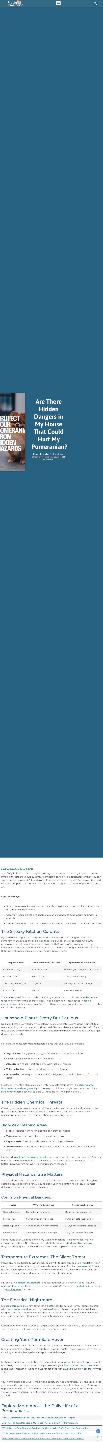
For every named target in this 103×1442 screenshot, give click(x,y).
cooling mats (13, 1289)
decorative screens (81, 1243)
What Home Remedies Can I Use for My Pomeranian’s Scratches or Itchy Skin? (42, 1433)
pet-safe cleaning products (31, 1157)
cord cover (86, 1365)
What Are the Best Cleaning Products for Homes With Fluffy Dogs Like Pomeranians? (46, 1428)
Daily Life (44, 454)
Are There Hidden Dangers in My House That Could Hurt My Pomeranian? (40, 1423)
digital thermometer (29, 1282)
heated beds (83, 1286)
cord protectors (16, 1309)
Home (35, 454)
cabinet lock (67, 1365)
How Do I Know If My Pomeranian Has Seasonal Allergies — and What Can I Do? (43, 1438)
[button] (58, 3)
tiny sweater (83, 1266)
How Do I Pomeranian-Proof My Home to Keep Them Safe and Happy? (38, 1417)
